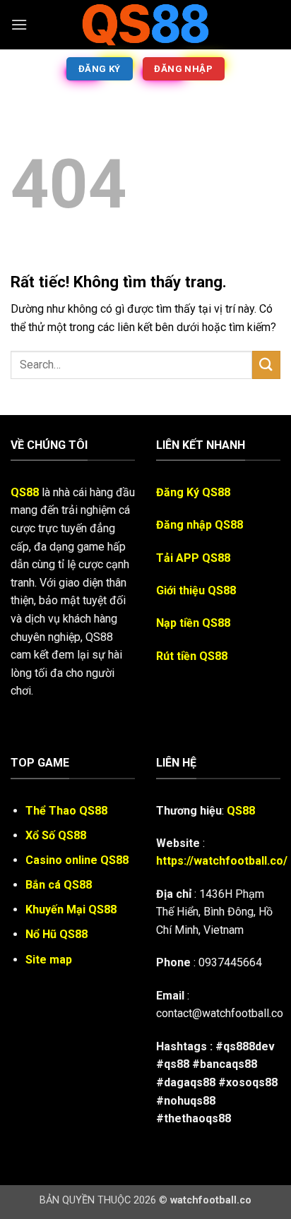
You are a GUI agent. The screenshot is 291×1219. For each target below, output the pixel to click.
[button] (19, 24)
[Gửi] (266, 364)
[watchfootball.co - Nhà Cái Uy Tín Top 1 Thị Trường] (145, 24)
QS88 (25, 492)
